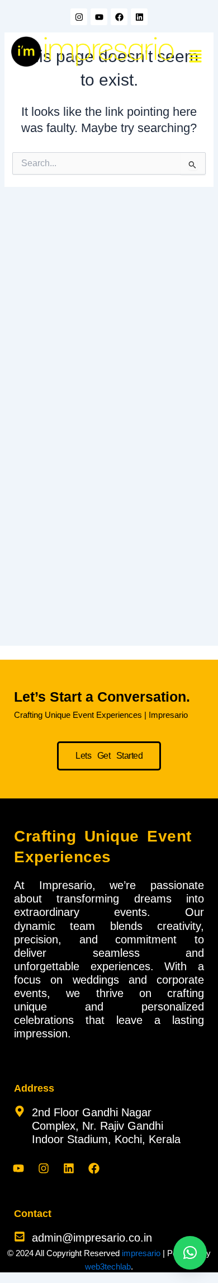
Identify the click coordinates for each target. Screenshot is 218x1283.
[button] (195, 57)
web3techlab (108, 1266)
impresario (141, 1253)
